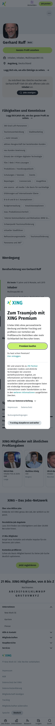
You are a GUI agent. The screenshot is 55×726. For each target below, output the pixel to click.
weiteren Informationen (24, 392)
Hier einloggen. (14, 356)
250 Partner (32, 366)
